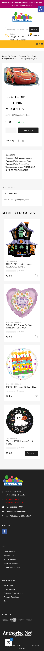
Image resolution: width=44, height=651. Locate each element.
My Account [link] (8, 585)
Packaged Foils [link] (24, 56)
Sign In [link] (22, 5)
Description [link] (8, 187)
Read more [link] (31, 453)
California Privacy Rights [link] (13, 593)
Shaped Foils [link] (24, 164)
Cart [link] (5, 601)
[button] (37, 44)
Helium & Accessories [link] (12, 567)
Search (34, 29)
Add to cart (28, 130)
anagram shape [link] (16, 167)
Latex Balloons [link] (9, 551)
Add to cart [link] (36, 275)
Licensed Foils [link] (24, 161)
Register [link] (29, 5)
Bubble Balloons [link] (10, 559)
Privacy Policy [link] (9, 589)
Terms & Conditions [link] (11, 597)
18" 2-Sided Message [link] (13, 322)
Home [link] (4, 56)
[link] (41, 9)
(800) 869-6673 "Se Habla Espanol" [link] (16, 38)
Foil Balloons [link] (12, 56)
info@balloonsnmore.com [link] (16, 511)
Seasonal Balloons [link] (11, 563)
